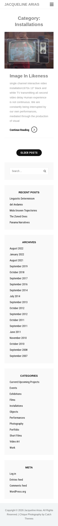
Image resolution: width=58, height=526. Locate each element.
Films (12, 399)
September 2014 (19, 290)
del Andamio (16, 204)
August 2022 (16, 248)
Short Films (16, 435)
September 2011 (19, 326)
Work (12, 447)
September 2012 (19, 314)
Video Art (15, 441)
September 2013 (19, 302)
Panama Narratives (20, 222)
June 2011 (15, 331)
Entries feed (16, 479)
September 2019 (19, 266)
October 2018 (17, 272)
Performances (17, 417)
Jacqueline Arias (21, 4)
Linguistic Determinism (22, 198)
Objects (14, 411)
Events (13, 387)
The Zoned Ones (18, 216)
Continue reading (23, 129)
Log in (13, 473)
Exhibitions (16, 393)
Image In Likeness (29, 75)
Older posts (29, 152)
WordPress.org (18, 491)
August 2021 (16, 260)
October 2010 (17, 343)
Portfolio (14, 429)
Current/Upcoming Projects (24, 382)
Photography (16, 423)
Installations (16, 405)
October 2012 (17, 308)
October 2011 (17, 320)
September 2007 (19, 355)
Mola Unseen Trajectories (23, 210)
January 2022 (17, 254)
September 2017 (19, 278)
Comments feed (18, 485)
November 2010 (18, 337)
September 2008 (19, 349)
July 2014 (15, 296)
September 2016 (19, 284)
